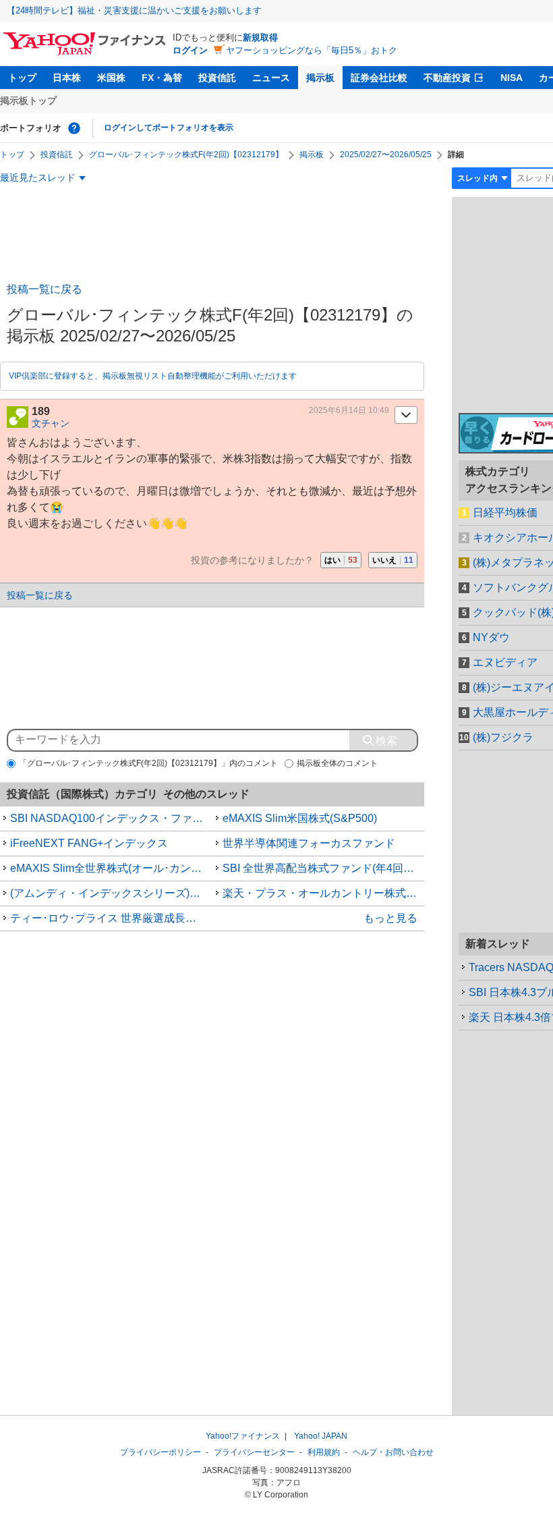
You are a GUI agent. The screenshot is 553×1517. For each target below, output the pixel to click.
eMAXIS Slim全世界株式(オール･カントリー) (111, 868)
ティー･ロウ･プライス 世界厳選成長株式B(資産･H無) (111, 918)
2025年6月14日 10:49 (349, 410)
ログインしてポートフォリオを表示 (168, 127)
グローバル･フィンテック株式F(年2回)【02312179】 (186, 154)
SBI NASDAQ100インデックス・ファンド (111, 818)
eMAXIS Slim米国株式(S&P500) (300, 818)
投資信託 (217, 77)
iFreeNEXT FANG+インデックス (89, 843)
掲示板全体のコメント (337, 763)
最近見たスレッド (38, 177)
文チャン (50, 423)
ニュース (271, 77)
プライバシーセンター (254, 1452)
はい (340, 560)
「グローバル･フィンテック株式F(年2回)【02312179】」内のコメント (148, 763)
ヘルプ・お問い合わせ (393, 1452)
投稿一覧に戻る (44, 289)
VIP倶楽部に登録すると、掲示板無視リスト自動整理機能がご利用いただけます (153, 376)
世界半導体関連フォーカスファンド (309, 843)
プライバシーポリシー (160, 1452)
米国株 (111, 77)
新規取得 (260, 37)
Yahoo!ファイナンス (243, 1436)
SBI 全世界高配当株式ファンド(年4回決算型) (324, 868)
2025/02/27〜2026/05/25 (386, 154)
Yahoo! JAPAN (320, 1436)
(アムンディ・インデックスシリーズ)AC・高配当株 (111, 893)
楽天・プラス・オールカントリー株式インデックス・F (324, 893)
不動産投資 (447, 77)
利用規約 (324, 1452)
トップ (22, 77)
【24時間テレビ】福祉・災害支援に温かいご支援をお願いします (134, 10)
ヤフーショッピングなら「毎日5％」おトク (311, 50)
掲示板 (320, 77)
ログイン (190, 50)
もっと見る (390, 918)
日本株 (67, 77)
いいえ (392, 560)
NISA (511, 77)
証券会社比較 (379, 77)
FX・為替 (162, 77)
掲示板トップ (28, 100)
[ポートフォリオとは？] (74, 128)
